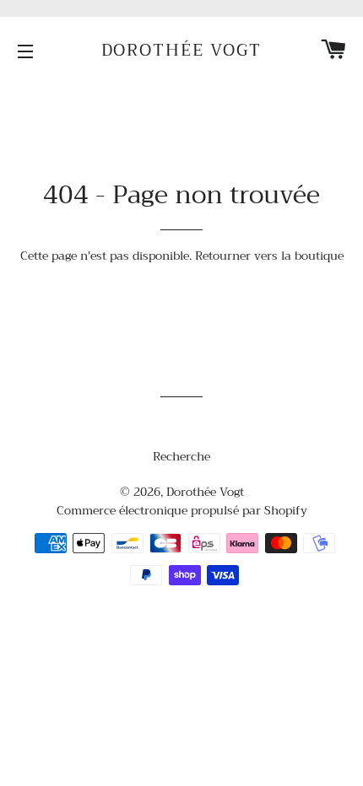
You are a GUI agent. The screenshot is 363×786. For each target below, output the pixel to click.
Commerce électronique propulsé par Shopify (182, 510)
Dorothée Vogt (182, 50)
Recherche (181, 456)
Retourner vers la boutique (269, 255)
